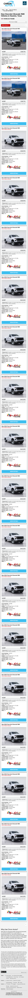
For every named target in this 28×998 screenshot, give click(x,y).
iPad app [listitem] (7, 986)
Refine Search (5, 25)
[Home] (9, 4)
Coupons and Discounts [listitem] (21, 984)
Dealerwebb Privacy (9, 993)
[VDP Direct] (14, 67)
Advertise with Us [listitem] (13, 978)
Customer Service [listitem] (9, 980)
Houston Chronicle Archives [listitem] (11, 987)
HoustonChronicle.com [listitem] (14, 986)
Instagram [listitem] (14, 984)
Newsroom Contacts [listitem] (16, 980)
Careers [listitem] (7, 978)
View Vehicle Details (6, 30)
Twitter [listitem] (21, 982)
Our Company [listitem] (21, 977)
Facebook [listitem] (15, 982)
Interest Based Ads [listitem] (9, 977)
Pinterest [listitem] (8, 984)
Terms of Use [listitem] (15, 977)
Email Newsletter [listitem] (9, 982)
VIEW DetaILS (14, 74)
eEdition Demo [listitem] (19, 987)
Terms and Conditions (18, 993)
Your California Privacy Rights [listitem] (17, 975)
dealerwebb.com (19, 994)
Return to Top (23, 972)
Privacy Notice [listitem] (8, 975)
